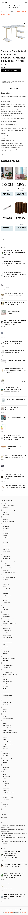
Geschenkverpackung (8, 582)
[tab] (14, 88)
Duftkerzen (5, 544)
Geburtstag (6, 579)
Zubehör (5, 809)
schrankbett (17, 80)
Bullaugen (5, 535)
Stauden (5, 746)
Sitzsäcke (5, 716)
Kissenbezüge (6, 621)
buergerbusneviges (6, 2)
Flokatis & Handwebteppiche (10, 561)
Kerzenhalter (6, 614)
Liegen (4, 644)
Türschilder (5, 769)
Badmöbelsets (6, 517)
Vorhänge (5, 779)
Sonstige (5, 723)
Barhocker (5, 519)
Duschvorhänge (7, 551)
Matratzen (5, 653)
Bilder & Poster (6, 531)
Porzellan (5, 679)
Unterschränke (6, 776)
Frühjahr (5, 563)
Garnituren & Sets (7, 575)
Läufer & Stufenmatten (8, 642)
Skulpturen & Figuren (8, 718)
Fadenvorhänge (6, 558)
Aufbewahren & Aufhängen (9, 510)
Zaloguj (14, 7)
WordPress (23, 912)
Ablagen (5, 503)
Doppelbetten (6, 542)
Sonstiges (5, 735)
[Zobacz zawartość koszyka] (18, 6)
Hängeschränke (6, 598)
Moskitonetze (6, 663)
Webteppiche (6, 799)
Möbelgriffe (5, 660)
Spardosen (5, 737)
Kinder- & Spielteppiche (9, 619)
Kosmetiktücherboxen (8, 633)
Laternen (5, 639)
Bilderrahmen (6, 533)
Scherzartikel (6, 697)
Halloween (5, 591)
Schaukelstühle (6, 693)
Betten (4, 524)
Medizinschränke (7, 656)
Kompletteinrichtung (8, 626)
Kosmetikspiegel (7, 630)
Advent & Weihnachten (8, 505)
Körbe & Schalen (7, 628)
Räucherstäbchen (7, 681)
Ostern (4, 670)
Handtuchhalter (7, 595)
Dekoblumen (6, 540)
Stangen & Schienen (8, 744)
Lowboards (5, 646)
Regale (4, 688)
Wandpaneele (6, 783)
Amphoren (5, 507)
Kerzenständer (6, 616)
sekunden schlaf (6, 81)
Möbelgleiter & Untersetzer (9, 658)
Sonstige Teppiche (7, 730)
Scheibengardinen (7, 695)
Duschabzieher (6, 547)
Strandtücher (6, 748)
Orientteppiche (6, 667)
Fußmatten (5, 570)
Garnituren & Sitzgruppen (9, 577)
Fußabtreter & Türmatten (9, 568)
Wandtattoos (6, 785)
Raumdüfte (5, 684)
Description (14, 88)
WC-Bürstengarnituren (8, 792)
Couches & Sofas (7, 537)
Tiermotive (5, 760)
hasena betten (9, 80)
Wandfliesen (6, 781)
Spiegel (4, 739)
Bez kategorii (6, 528)
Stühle (4, 751)
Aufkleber (5, 512)
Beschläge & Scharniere (8, 521)
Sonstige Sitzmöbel (7, 728)
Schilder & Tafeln (7, 702)
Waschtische (6, 790)
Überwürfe (5, 772)
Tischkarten (6, 767)
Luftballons (5, 649)
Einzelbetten (6, 554)
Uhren (4, 774)
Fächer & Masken (7, 556)
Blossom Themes (9, 912)
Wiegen (4, 802)
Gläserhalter (6, 584)
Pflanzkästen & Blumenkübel (10, 674)
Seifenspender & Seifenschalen (10, 707)
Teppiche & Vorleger (8, 758)
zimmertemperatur (7, 82)
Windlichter (5, 804)
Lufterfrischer (6, 651)
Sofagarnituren (6, 721)
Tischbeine (5, 762)
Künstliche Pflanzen (7, 637)
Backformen (6, 514)
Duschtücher (6, 549)
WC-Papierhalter (7, 795)
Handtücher (6, 593)
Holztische (5, 609)
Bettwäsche (6, 526)
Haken (4, 586)
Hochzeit (5, 605)
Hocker (4, 607)
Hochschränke (6, 602)
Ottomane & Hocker (8, 672)
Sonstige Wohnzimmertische (10, 732)
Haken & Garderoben (8, 588)
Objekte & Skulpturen (8, 665)
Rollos (4, 690)
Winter (4, 806)
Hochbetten (6, 600)
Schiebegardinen (7, 700)
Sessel (4, 711)
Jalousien (5, 612)
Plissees (5, 677)
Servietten (5, 709)
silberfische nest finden (18, 81)
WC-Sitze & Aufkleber (8, 797)
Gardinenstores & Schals (9, 572)
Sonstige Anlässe (7, 725)
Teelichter (5, 755)
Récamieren (5, 686)
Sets (4, 714)
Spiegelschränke (7, 741)
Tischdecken (6, 765)
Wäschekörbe (6, 788)
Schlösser (5, 704)
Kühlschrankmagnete (8, 635)
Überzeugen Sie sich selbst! (11, 70)
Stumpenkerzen (6, 753)
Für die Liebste (6, 565)
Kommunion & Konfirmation (9, 623)
